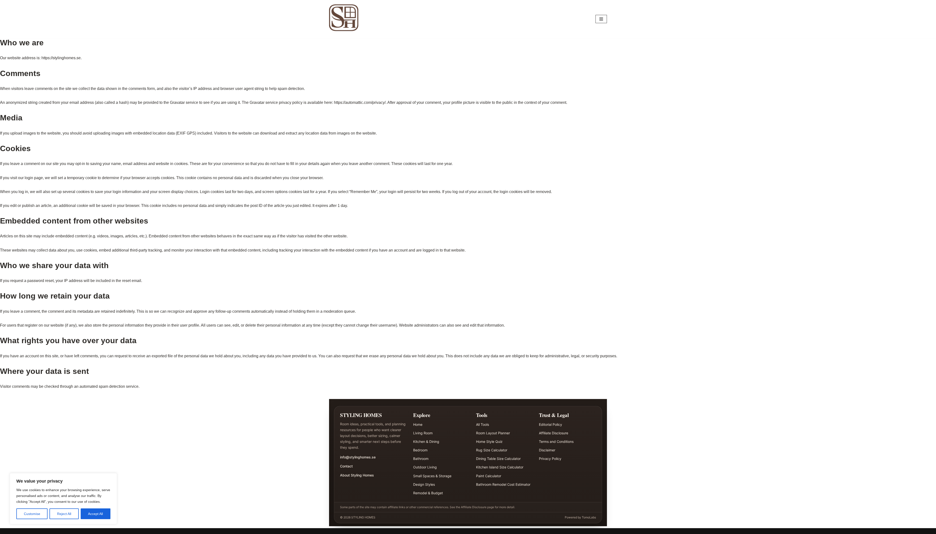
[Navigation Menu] (601, 19)
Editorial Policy (550, 424)
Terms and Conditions (556, 441)
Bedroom (420, 450)
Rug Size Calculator (491, 450)
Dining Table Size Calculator (498, 458)
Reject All (64, 514)
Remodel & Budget (428, 493)
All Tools (482, 424)
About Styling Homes (357, 475)
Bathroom (421, 458)
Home (417, 424)
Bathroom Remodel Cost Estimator (503, 484)
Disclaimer (547, 450)
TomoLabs (589, 517)
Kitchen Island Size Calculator (499, 467)
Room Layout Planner (493, 433)
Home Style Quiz (489, 441)
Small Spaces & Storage (432, 476)
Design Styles (424, 484)
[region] (63, 498)
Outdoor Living (425, 467)
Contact (346, 466)
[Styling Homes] (345, 19)
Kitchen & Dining (426, 441)
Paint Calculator (488, 476)
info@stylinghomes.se (358, 457)
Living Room (423, 433)
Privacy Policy (550, 458)
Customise (32, 514)
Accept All (95, 514)
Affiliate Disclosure (553, 433)
